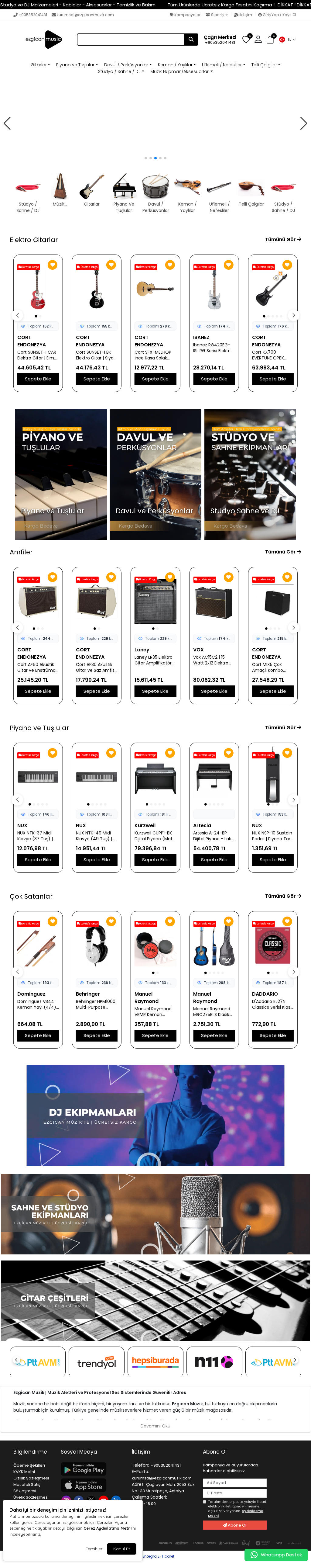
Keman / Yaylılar (175, 65)
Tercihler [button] (94, 1549)
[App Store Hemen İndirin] (93, 1485)
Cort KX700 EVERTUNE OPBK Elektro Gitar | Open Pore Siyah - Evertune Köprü (272, 355)
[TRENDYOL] (97, 1362)
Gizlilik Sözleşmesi (31, 1478)
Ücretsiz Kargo (30, 267)
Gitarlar (39, 65)
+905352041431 (33, 14)
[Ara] (191, 39)
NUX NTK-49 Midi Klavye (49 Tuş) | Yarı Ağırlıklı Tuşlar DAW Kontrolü (94, 836)
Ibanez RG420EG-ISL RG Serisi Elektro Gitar (212, 348)
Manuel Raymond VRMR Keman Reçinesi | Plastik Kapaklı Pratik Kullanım (153, 1012)
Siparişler (219, 14)
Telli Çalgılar (264, 65)
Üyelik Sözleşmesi (31, 1497)
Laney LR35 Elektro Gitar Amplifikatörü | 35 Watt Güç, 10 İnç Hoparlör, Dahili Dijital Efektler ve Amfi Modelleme (154, 660)
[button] (287, 39)
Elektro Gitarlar (34, 239)
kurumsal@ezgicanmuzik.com (85, 14)
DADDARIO (265, 993)
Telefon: (140, 1465)
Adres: (138, 1484)
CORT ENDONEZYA (31, 341)
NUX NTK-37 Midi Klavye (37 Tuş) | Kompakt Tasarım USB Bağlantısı (36, 836)
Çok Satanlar (31, 896)
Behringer (88, 993)
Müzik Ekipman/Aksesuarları (180, 71)
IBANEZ (201, 337)
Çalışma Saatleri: (149, 1497)
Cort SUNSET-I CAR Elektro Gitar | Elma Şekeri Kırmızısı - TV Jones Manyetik (37, 355)
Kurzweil (145, 825)
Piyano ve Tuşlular (75, 65)
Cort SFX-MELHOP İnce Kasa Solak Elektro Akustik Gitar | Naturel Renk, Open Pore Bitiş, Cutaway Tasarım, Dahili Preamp (155, 355)
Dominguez (31, 993)
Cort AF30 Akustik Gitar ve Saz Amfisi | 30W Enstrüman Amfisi (95, 667)
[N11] (214, 1362)
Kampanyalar (186, 14)
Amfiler (21, 552)
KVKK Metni (24, 1472)
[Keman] (155, 123)
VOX (198, 649)
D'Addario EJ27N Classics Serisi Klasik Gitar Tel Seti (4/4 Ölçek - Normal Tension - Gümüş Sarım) (272, 1004)
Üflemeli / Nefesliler (222, 65)
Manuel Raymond (147, 997)
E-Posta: (140, 1472)
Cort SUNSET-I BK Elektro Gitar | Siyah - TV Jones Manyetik (96, 355)
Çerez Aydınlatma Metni (108, 1528)
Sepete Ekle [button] (38, 379)
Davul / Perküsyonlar (126, 65)
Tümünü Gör (281, 239)
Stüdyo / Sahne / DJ (119, 71)
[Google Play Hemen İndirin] (93, 1469)
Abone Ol (236, 1525)
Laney (142, 649)
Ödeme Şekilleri (29, 1465)
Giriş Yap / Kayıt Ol (279, 14)
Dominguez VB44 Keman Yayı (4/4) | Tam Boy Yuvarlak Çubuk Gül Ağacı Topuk (38, 1004)
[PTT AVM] (38, 1362)
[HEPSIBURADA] (155, 1362)
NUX (22, 825)
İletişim (245, 14)
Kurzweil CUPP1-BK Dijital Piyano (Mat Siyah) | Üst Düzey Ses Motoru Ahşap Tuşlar (154, 836)
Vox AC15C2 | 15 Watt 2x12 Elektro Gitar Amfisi (210, 660)
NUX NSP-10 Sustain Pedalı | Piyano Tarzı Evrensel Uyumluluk (272, 836)
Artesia (202, 825)
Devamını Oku (155, 1426)
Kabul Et (121, 1549)
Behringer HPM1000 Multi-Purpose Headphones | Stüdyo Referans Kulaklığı (95, 1004)
